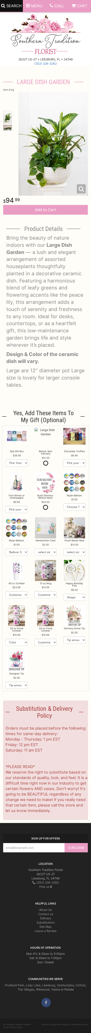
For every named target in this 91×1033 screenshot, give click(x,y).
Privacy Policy (16, 1027)
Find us (44, 886)
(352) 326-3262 (45, 63)
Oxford (80, 985)
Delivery (45, 918)
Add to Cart (45, 209)
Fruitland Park (14, 985)
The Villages (26, 989)
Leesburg (48, 985)
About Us (45, 910)
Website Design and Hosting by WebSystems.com (65, 1024)
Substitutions (46, 922)
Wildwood (43, 989)
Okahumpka (65, 985)
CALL (59, 6)
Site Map (45, 926)
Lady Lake (33, 985)
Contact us (45, 914)
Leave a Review (46, 931)
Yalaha (55, 989)
